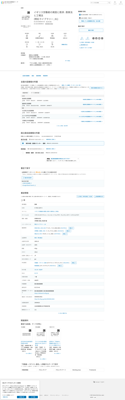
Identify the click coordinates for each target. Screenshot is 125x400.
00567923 (52, 265)
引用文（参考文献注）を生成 (87, 42)
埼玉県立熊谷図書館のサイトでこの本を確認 (91, 111)
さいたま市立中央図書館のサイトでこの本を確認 (90, 116)
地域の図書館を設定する (96, 88)
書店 (33, 76)
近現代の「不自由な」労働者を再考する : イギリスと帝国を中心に (55, 343)
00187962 (63, 228)
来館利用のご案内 (50, 139)
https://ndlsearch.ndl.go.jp (42, 293)
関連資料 (45, 76)
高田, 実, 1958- (38, 234)
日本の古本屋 (26, 183)
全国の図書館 (25, 76)
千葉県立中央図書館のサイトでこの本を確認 (91, 121)
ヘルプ (114, 4)
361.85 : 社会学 (38, 269)
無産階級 (37, 265)
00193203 (60, 231)
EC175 (36, 273)
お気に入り (82, 39)
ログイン (121, 4)
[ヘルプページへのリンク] (28, 26)
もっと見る (28, 353)
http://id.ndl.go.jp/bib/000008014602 (44, 299)
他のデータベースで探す (86, 47)
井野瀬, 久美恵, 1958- (40, 231)
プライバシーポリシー (55, 395)
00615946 (66, 263)
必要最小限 (21, 397)
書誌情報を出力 (84, 45)
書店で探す (91, 30)
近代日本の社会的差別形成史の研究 (26, 342)
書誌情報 (38, 76)
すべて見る (67, 60)
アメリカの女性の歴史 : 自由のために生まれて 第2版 (41, 343)
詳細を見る (64, 44)
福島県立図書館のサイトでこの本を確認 (92, 104)
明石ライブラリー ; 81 (40, 224)
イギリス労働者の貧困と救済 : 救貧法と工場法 (47, 211)
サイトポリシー (65, 395)
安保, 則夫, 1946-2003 (40, 228)
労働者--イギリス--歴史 (41, 263)
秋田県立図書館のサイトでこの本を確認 (92, 99)
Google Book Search (28, 185)
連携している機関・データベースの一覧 (71, 85)
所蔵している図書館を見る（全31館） (91, 21)
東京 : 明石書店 (38, 238)
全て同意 (33, 397)
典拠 (70, 228)
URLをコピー (88, 39)
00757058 (57, 234)
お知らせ (46, 395)
